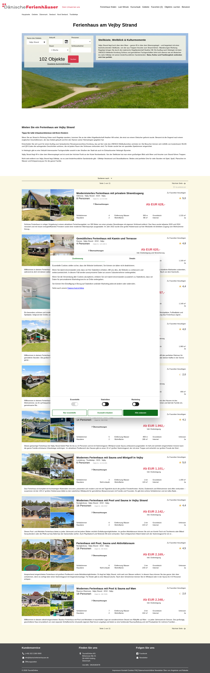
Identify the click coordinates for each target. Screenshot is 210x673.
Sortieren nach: (103, 178)
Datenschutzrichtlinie (146, 670)
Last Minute (123, 7)
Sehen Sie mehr (105, 205)
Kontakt (124, 670)
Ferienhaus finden (108, 7)
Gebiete (145, 7)
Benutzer (186, 7)
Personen (75, 37)
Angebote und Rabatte (179, 670)
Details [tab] (132, 258)
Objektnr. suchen (172, 7)
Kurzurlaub (135, 7)
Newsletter (159, 670)
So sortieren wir (180, 187)
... (66, 41)
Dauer (51, 46)
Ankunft (52, 37)
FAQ (136, 670)
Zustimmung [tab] (77, 258)
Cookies (131, 670)
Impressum (116, 670)
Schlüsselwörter (77, 46)
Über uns (166, 670)
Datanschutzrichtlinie (75, 288)
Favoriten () (157, 7)
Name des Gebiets (34, 38)
